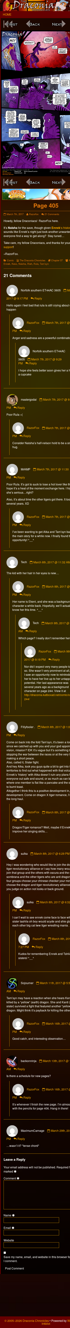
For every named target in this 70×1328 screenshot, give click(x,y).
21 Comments (52, 214)
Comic (10, 260)
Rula (36, 263)
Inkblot (46, 1323)
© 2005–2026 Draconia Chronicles (26, 1321)
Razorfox (34, 214)
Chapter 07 (57, 260)
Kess (14, 263)
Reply (38, 298)
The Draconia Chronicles (32, 260)
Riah (29, 263)
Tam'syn (44, 263)
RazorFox (33, 323)
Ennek (7, 263)
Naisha (22, 263)
